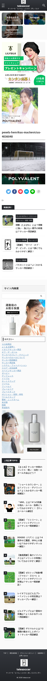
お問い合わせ (23, 656)
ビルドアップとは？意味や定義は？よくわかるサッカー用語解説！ (29, 614)
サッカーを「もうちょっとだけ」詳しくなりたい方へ (23, 673)
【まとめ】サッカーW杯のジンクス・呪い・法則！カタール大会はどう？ (29, 470)
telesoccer (23, 6)
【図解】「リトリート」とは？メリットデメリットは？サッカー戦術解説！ (29, 523)
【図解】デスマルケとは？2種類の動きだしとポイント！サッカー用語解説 (30, 631)
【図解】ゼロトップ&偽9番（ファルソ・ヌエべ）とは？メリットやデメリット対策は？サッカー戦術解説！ (30, 578)
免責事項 (40, 653)
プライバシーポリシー (27, 653)
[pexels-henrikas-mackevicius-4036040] (26, 191)
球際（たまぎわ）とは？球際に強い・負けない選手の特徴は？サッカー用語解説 (29, 228)
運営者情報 (13, 653)
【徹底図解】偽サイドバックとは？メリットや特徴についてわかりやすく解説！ (29, 558)
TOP (5, 653)
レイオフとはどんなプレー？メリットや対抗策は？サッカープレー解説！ (29, 596)
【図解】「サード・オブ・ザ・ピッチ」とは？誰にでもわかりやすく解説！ (29, 248)
